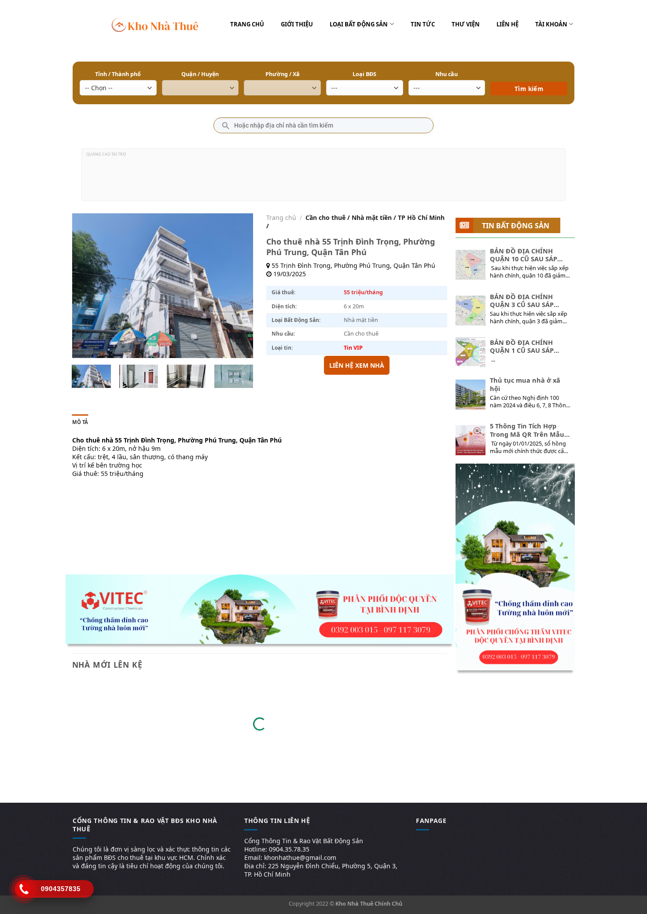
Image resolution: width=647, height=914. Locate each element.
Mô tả (80, 422)
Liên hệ (507, 24)
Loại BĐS (364, 74)
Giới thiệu (297, 24)
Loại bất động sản (359, 24)
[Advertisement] (323, 178)
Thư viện (466, 24)
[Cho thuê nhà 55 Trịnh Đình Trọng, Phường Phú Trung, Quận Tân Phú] (91, 376)
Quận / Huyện (200, 74)
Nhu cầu (446, 74)
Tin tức (423, 24)
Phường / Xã (282, 74)
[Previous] (87, 285)
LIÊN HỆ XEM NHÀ (356, 365)
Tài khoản (551, 24)
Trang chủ (247, 24)
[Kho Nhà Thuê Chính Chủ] (155, 24)
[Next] (238, 285)
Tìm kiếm (528, 76)
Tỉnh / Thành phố (118, 74)
